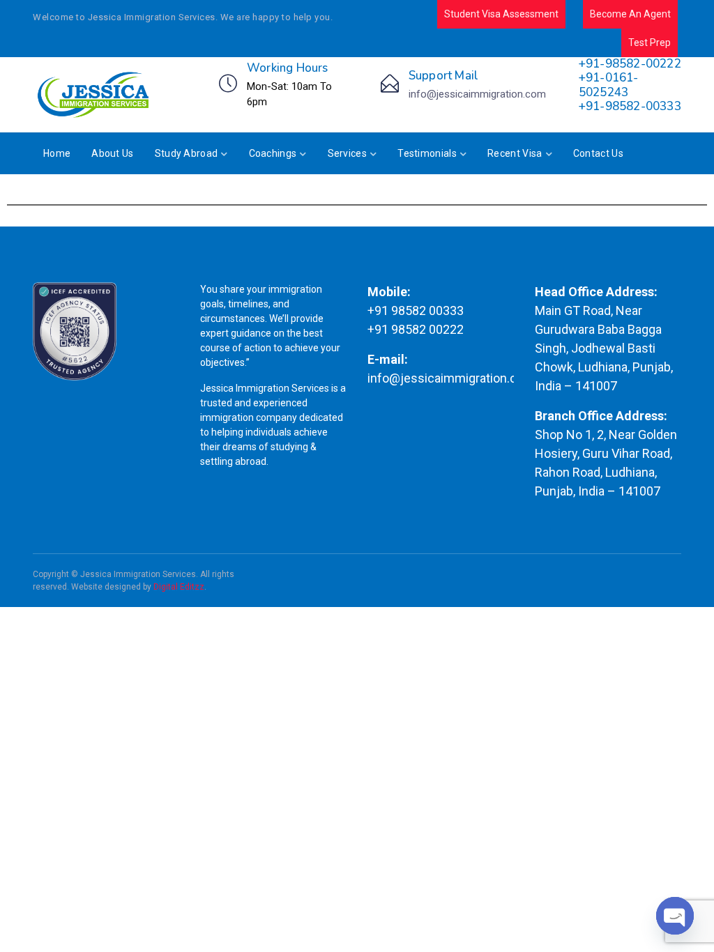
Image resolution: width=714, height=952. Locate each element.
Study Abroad (186, 153)
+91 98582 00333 (415, 310)
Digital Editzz (178, 587)
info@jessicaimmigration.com (477, 94)
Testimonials (427, 153)
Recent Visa (514, 153)
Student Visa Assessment (501, 14)
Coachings (273, 153)
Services (347, 153)
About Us (112, 153)
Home (56, 153)
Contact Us (598, 153)
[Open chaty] (675, 916)
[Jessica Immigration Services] (94, 94)
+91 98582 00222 (415, 329)
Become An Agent (630, 14)
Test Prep (649, 42)
